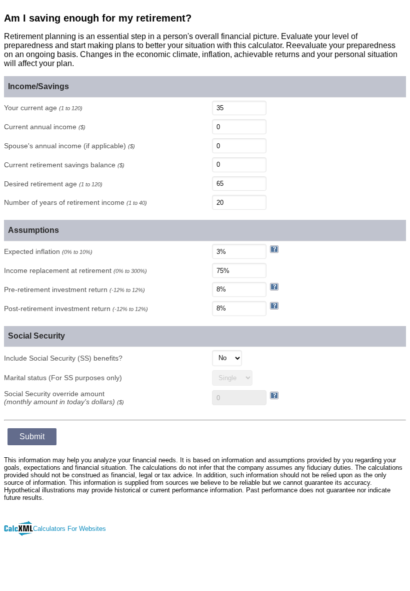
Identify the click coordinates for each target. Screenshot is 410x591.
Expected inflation (48, 251)
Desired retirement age (53, 184)
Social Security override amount (64, 398)
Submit (32, 436)
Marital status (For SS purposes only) (63, 378)
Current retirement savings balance (64, 165)
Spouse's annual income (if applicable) (69, 146)
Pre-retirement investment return (74, 289)
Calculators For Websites (69, 528)
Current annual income (45, 127)
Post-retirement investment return (76, 309)
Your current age (43, 108)
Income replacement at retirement (75, 270)
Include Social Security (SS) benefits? (63, 358)
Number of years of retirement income (75, 202)
